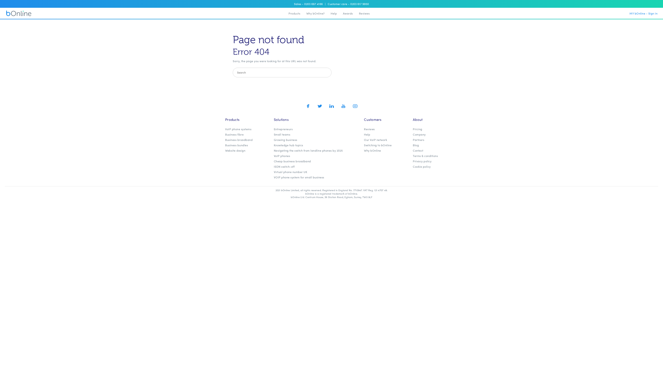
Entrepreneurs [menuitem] (283, 129)
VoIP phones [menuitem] (282, 156)
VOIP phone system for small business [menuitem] (299, 177)
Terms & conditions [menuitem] (425, 156)
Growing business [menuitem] (285, 140)
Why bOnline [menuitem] (372, 150)
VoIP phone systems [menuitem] (238, 129)
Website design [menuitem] (235, 150)
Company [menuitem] (419, 134)
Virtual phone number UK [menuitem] (290, 172)
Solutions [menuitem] (281, 119)
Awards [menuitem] (348, 13)
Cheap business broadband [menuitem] (292, 161)
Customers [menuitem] (372, 119)
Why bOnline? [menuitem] (315, 13)
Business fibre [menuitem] (234, 134)
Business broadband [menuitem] (239, 140)
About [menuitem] (417, 119)
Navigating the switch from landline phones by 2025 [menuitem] (308, 150)
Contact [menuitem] (418, 150)
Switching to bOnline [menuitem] (378, 145)
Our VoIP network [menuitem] (375, 140)
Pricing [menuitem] (417, 129)
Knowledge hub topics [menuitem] (288, 145)
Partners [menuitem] (418, 140)
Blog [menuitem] (416, 145)
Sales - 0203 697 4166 (308, 4)
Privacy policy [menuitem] (422, 161)
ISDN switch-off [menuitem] (284, 167)
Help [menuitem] (334, 13)
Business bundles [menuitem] (236, 145)
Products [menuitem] (294, 13)
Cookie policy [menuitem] (422, 167)
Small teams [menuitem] (282, 134)
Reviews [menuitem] (364, 13)
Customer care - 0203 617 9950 (348, 4)
